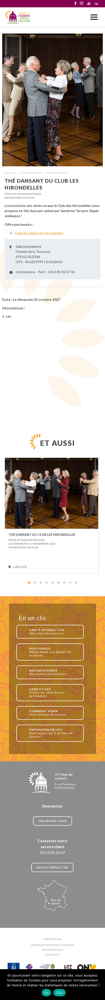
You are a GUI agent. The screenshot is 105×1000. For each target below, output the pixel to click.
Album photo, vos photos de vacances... (50, 652)
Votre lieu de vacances (46, 631)
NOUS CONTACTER (52, 867)
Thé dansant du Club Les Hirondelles (18, 17)
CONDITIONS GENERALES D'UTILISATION (52, 945)
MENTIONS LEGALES (52, 949)
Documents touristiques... (49, 672)
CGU (59, 993)
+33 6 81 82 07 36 (61, 272)
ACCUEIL (10, 172)
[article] (51, 515)
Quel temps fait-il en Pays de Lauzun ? (51, 733)
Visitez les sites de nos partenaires (46, 692)
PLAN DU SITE (52, 954)
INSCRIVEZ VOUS (52, 821)
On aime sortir (31, 172)
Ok (46, 993)
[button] (29, 582)
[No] (98, 984)
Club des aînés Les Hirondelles (38, 233)
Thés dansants (56, 172)
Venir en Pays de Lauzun (47, 712)
